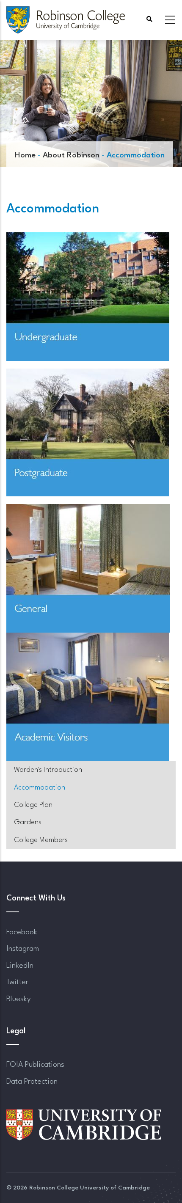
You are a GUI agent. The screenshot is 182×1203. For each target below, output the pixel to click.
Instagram (22, 948)
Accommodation (39, 787)
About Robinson (71, 155)
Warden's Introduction (48, 770)
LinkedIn (19, 965)
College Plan (33, 805)
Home (25, 155)
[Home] (65, 20)
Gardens (27, 822)
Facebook (21, 932)
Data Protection (32, 1081)
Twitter (17, 982)
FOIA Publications (35, 1064)
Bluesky (18, 999)
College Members (41, 840)
